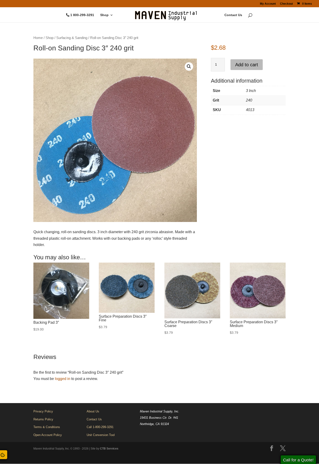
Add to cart (246, 64)
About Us (93, 411)
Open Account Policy (47, 435)
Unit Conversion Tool (101, 435)
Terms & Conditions (46, 427)
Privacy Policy (43, 411)
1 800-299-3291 (82, 15)
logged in (62, 379)
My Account (268, 3)
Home (38, 38)
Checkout (286, 3)
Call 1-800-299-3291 (100, 427)
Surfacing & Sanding (71, 38)
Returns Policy (43, 419)
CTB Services (109, 448)
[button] (189, 66)
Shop (104, 15)
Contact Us (233, 15)
